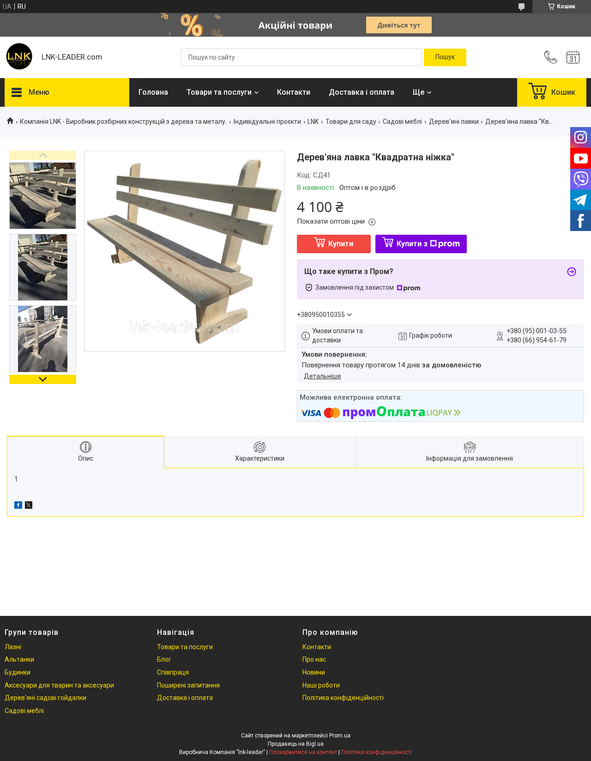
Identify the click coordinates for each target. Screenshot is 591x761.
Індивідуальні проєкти (267, 121)
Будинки (17, 672)
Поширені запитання (188, 685)
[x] (28, 506)
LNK (313, 121)
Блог (164, 659)
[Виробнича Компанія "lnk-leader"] (18, 57)
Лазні (13, 647)
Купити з (412, 243)
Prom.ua (339, 735)
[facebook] (18, 506)
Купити (340, 243)
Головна (153, 92)
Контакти (293, 92)
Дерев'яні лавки (454, 121)
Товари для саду (351, 121)
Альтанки (19, 659)
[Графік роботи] (573, 57)
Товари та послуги (219, 92)
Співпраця (173, 672)
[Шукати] (445, 57)
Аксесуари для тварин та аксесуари (59, 685)
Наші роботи (321, 685)
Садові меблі (402, 121)
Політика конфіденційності (343, 697)
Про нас (314, 659)
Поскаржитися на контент (303, 752)
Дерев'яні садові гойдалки (45, 697)
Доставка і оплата (361, 92)
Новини (313, 672)
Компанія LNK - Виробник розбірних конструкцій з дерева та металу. (123, 121)
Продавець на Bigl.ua (296, 744)
